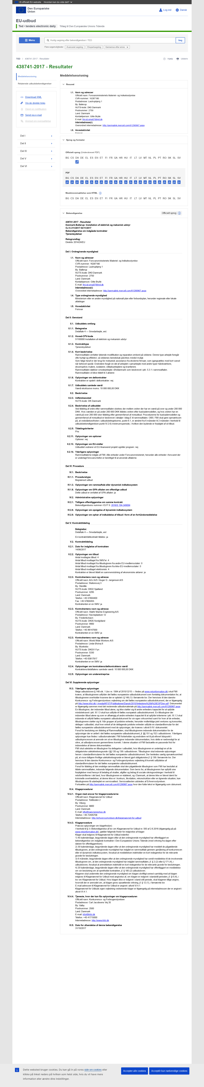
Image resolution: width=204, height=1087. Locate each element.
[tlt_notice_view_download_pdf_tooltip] (67, 182)
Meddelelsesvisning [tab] (27, 76)
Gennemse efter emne (115, 47)
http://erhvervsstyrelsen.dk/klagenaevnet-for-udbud (116, 818)
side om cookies (93, 1069)
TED (18, 59)
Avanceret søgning (75, 47)
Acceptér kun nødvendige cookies (169, 1071)
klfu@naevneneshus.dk (94, 812)
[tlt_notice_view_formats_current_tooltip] (179, 213)
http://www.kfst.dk (100, 920)
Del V (23, 158)
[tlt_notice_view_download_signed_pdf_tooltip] (77, 162)
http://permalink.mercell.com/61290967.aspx (124, 125)
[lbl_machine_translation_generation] (100, 193)
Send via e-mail (33, 115)
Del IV (23, 151)
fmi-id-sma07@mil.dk (92, 119)
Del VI (23, 166)
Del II (23, 143)
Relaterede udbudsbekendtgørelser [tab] (35, 83)
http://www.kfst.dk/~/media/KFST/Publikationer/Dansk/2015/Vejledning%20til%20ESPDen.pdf (123, 703)
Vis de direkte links (35, 103)
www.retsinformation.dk (156, 691)
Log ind (167, 10)
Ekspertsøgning (94, 47)
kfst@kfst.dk (89, 914)
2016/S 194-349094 (120, 505)
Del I (22, 136)
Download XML (33, 97)
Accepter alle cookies (134, 1071)
